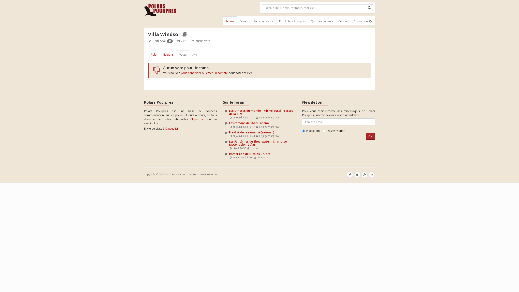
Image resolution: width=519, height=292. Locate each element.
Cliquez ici (197, 119)
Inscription (313, 131)
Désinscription (336, 131)
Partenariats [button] (261, 21)
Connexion (361, 21)
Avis (195, 54)
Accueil (230, 21)
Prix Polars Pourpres (292, 21)
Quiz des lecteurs (322, 21)
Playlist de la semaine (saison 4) (251, 132)
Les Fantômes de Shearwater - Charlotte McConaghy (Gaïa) (258, 143)
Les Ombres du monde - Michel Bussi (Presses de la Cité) (261, 112)
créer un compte (217, 73)
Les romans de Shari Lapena (249, 123)
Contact (343, 21)
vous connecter (191, 73)
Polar (154, 54)
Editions (168, 54)
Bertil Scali (159, 41)
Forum (244, 21)
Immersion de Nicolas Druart (249, 154)
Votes (183, 54)
